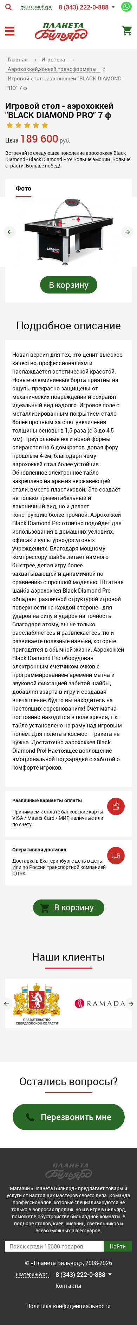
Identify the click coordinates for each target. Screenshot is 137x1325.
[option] (68, 232)
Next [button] (127, 232)
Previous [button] (10, 232)
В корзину (69, 284)
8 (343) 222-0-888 (84, 7)
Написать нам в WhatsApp (126, 7)
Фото (23, 188)
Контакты (68, 1286)
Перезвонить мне (76, 1116)
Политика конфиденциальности (68, 1306)
